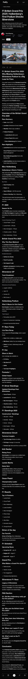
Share (3, 39)
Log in (23, 2)
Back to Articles (6, 6)
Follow (8, 39)
